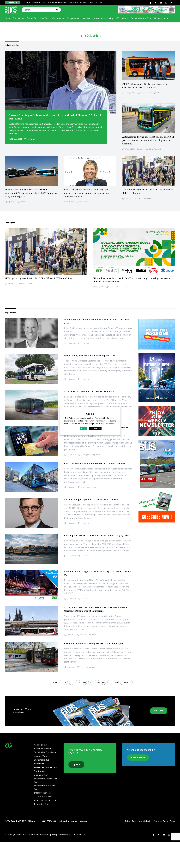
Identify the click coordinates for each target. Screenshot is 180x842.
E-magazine (12, 2)
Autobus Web (40, 756)
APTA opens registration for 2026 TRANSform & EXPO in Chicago (147, 191)
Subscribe (158, 710)
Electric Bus (32, 18)
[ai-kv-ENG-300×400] (156, 377)
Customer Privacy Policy (164, 821)
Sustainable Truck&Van (45, 752)
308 (116, 682)
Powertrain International (45, 767)
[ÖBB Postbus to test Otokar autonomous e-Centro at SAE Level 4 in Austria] (148, 65)
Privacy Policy (131, 821)
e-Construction (41, 775)
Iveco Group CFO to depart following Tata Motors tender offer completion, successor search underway (86, 193)
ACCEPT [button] (83, 428)
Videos (125, 18)
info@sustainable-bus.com (74, 821)
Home (7, 18)
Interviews (86, 18)
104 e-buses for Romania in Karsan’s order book (89, 391)
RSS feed (99, 2)
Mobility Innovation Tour (45, 800)
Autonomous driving (103, 18)
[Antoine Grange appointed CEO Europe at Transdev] (31, 513)
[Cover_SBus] (156, 464)
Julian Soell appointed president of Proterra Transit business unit (96, 321)
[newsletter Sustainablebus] (156, 421)
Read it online (138, 757)
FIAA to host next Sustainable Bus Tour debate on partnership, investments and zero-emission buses (133, 280)
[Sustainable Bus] (11, 9)
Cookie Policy (145, 821)
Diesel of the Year (42, 792)
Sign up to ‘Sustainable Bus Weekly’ (54, 2)
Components (73, 18)
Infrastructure (57, 18)
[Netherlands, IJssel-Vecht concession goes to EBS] (31, 369)
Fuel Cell (44, 18)
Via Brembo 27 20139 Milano (21, 821)
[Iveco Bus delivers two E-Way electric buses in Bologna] (31, 657)
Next (126, 682)
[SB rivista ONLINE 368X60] (146, 9)
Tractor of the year (43, 796)
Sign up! (76, 764)
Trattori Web (40, 771)
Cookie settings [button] (95, 428)
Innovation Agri (41, 804)
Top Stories (18, 18)
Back (55, 682)
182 (78, 682)
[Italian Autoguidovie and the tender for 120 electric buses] (31, 477)
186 (103, 682)
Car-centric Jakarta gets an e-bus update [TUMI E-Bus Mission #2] (97, 573)
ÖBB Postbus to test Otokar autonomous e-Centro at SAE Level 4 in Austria (145, 86)
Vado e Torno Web (42, 748)
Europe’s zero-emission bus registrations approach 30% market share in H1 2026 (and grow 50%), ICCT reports (31, 193)
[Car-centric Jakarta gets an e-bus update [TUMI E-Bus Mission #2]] (31, 585)
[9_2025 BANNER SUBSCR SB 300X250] (156, 507)
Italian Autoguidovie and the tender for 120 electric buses (94, 463)
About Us (27, 2)
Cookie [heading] (90, 413)
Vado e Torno (40, 744)
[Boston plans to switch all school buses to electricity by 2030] (31, 549)
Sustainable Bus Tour (141, 18)
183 (84, 682)
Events (140, 198)
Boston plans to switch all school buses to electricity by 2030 (96, 535)
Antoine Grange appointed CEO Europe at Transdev (91, 499)
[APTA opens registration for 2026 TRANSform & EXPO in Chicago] (148, 171)
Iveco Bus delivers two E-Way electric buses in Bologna (93, 643)
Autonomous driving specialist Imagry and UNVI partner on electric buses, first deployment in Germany (148, 140)
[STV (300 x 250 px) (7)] (156, 334)
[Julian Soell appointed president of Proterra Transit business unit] (31, 333)
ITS (117, 18)
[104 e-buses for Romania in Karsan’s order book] (31, 405)
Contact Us (36, 2)
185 (97, 682)
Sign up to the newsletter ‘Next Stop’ (81, 2)
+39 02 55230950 (48, 821)
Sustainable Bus (41, 760)
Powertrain (39, 763)
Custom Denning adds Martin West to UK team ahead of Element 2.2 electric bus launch (55, 117)
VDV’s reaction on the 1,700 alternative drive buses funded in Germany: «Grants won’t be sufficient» (96, 609)
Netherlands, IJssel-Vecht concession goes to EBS (90, 355)
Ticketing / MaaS (86, 455)
